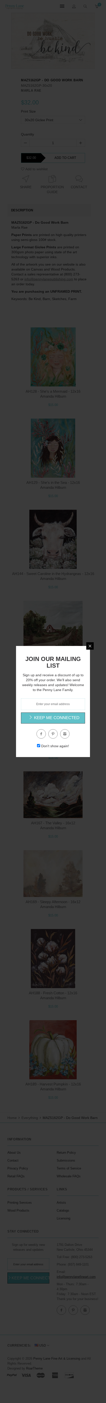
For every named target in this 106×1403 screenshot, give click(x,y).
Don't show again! (55, 746)
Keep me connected (56, 717)
